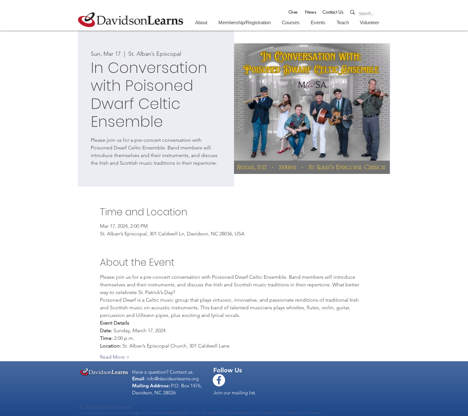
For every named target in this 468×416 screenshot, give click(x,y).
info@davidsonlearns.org (173, 379)
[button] (201, 22)
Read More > (115, 357)
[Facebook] (219, 380)
